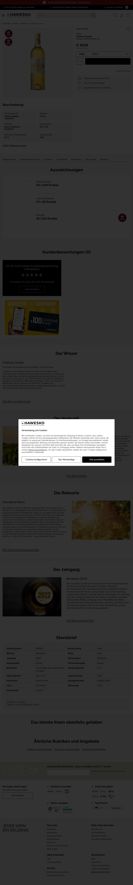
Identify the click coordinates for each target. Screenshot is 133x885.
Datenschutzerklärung (37, 450)
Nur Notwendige (66, 459)
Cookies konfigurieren (36, 459)
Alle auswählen (96, 459)
